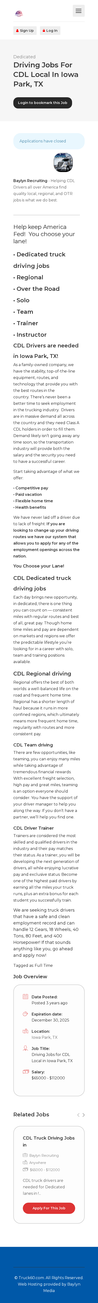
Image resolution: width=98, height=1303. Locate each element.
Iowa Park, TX (45, 1037)
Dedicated (24, 56)
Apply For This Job (49, 1208)
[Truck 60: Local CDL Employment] (42, 13)
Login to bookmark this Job (42, 103)
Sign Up (26, 30)
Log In (51, 30)
